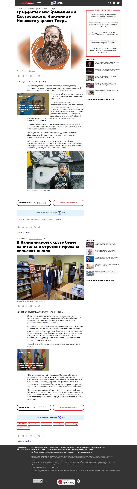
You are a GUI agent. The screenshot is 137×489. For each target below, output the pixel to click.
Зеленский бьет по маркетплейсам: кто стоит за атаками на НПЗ (106, 257)
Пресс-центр (54, 447)
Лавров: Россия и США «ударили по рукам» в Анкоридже (107, 265)
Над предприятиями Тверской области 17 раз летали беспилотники (103, 33)
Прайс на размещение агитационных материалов (48, 452)
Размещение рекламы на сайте (59, 450)
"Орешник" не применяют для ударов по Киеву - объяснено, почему (107, 69)
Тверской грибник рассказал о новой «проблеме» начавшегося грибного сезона (103, 24)
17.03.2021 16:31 (21, 9)
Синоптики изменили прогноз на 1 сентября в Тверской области (103, 42)
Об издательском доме (39, 447)
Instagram (37, 90)
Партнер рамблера (50, 481)
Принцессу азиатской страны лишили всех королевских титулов (106, 272)
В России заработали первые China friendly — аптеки (106, 91)
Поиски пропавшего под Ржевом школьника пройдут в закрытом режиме (103, 16)
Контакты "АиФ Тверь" (38, 450)
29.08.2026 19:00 (22, 239)
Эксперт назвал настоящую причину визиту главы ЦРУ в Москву (107, 62)
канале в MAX (50, 323)
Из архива (32, 71)
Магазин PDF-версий (67, 447)
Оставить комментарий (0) (68, 203)
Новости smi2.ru (24, 232)
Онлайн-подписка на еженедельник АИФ (91, 447)
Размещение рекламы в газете (82, 450)
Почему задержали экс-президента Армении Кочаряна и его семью (106, 250)
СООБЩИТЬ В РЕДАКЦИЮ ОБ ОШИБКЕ (80, 452)
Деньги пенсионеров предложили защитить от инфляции (106, 77)
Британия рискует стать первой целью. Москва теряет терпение (105, 84)
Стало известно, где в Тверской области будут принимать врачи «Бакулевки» (103, 50)
